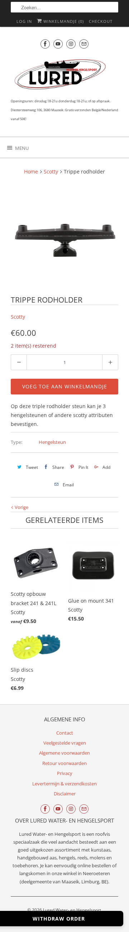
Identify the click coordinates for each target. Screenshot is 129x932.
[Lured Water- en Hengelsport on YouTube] (58, 44)
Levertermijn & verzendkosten (64, 783)
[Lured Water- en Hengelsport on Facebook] (45, 44)
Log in (24, 21)
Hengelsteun (52, 442)
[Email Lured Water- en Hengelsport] (84, 44)
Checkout (101, 21)
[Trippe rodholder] (64, 236)
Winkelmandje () (63, 21)
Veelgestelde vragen (64, 743)
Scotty (18, 316)
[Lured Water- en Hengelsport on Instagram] (71, 44)
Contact (64, 733)
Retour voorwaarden (64, 763)
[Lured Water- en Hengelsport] (61, 76)
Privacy (64, 773)
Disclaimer (65, 793)
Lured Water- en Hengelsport (72, 910)
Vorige (21, 507)
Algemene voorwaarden (64, 753)
